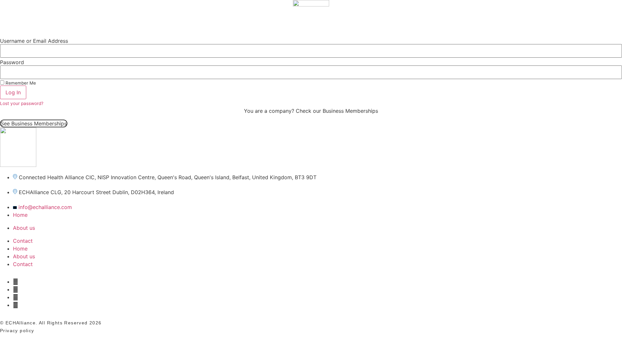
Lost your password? (21, 103)
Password (12, 62)
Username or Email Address (34, 40)
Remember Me (20, 83)
